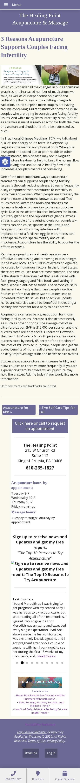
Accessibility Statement (40, 724)
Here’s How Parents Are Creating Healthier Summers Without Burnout (40, 697)
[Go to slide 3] (27, 663)
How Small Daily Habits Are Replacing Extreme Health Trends (40, 711)
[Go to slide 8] (52, 663)
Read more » (46, 656)
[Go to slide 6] (42, 663)
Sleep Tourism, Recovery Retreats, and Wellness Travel (40, 704)
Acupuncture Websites (32, 732)
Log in (51, 753)
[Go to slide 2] (22, 663)
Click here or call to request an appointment (40, 426)
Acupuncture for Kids (15, 409)
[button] (5, 162)
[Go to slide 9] (57, 663)
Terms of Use (36, 741)
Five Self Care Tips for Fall (57, 409)
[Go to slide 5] (37, 663)
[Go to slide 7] (47, 663)
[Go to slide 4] (32, 663)
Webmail (31, 753)
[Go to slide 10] (62, 663)
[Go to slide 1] (17, 663)
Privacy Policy (56, 741)
